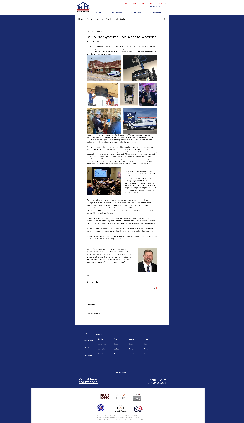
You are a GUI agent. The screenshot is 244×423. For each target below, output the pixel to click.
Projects (89, 19)
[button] (160, 3)
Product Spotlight (120, 19)
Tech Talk (99, 19)
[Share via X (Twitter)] (92, 282)
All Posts (80, 19)
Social (108, 19)
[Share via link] (102, 282)
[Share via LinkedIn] (97, 282)
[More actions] (156, 32)
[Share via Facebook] (88, 282)
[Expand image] (104, 68)
